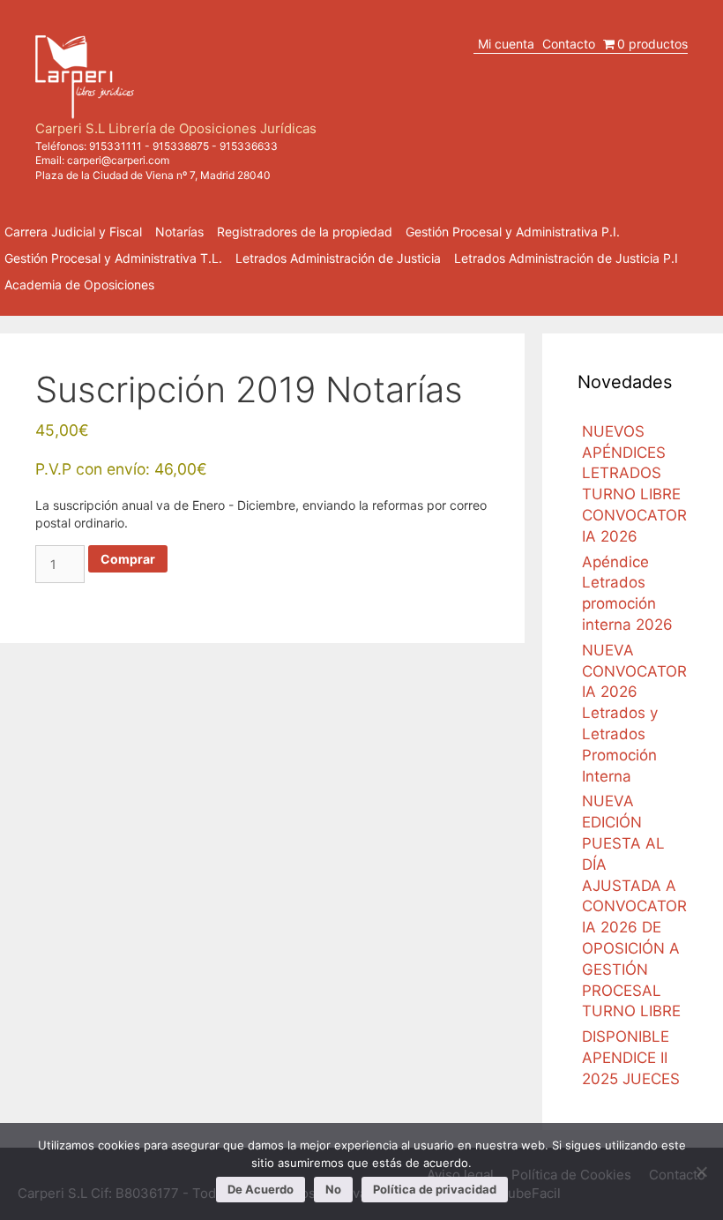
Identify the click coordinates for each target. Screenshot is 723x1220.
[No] (701, 1171)
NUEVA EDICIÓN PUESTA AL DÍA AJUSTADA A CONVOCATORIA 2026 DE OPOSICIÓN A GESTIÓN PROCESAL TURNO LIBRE (634, 906)
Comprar (128, 558)
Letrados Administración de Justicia (338, 258)
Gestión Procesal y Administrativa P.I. (513, 231)
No (333, 1189)
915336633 (249, 146)
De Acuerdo (260, 1189)
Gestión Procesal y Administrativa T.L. (113, 258)
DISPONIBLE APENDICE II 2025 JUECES (631, 1058)
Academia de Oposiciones (79, 284)
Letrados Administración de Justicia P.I (566, 258)
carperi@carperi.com (118, 160)
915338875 (181, 146)
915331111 (115, 146)
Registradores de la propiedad (304, 231)
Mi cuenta (506, 43)
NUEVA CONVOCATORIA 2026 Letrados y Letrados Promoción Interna (634, 713)
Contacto (568, 43)
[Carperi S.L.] (84, 75)
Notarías (179, 231)
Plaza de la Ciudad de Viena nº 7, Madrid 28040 (153, 175)
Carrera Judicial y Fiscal (73, 231)
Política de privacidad (434, 1189)
